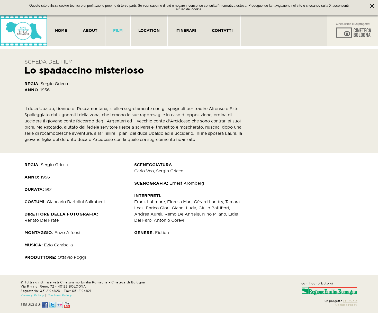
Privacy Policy (32, 295)
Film (118, 30)
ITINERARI (185, 30)
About (90, 30)
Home (61, 30)
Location (149, 30)
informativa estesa (232, 5)
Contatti (222, 30)
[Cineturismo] (23, 30)
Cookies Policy (60, 295)
